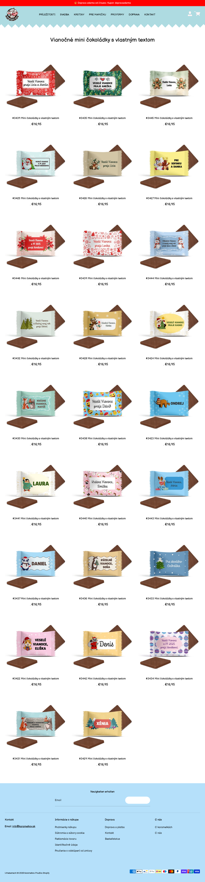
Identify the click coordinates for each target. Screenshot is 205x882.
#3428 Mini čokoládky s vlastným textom (102, 358)
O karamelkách (163, 827)
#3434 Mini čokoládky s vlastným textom (169, 678)
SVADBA (64, 14)
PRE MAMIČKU (97, 14)
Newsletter (137, 800)
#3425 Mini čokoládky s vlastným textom (35, 198)
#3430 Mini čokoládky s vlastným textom (35, 438)
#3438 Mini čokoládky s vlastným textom (102, 438)
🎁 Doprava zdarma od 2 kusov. (102, 3)
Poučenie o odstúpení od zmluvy (73, 850)
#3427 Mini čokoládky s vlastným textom (169, 198)
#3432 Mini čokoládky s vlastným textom (35, 358)
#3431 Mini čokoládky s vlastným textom (36, 758)
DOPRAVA (134, 14)
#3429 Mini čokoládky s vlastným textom (102, 758)
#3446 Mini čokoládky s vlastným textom (35, 278)
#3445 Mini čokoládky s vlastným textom (169, 118)
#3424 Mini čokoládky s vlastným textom (169, 358)
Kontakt (109, 833)
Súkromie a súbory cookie (69, 833)
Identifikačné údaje (66, 844)
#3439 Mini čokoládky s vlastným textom (35, 118)
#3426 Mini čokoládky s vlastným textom (102, 198)
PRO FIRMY (117, 14)
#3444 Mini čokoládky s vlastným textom (169, 278)
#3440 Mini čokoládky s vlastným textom (102, 518)
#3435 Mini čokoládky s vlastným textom (102, 118)
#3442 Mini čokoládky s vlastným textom (102, 678)
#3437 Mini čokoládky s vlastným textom (36, 598)
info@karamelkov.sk (23, 826)
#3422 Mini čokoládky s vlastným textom (35, 678)
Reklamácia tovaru (65, 839)
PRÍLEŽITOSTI (47, 14)
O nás (158, 833)
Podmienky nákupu (65, 827)
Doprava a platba (115, 827)
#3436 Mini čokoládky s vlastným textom (102, 598)
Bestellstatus (112, 839)
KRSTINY (79, 14)
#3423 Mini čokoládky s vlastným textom (169, 438)
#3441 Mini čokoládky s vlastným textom (36, 518)
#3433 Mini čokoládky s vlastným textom (169, 598)
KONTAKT (149, 14)
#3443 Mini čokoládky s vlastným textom (169, 518)
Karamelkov (29, 873)
